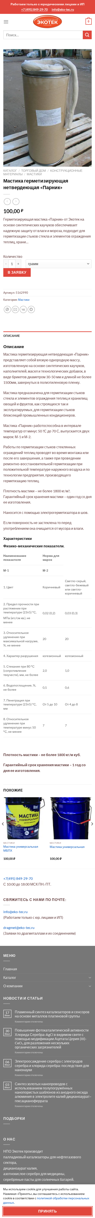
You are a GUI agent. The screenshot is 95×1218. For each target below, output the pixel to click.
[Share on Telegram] (31, 309)
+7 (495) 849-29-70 (34, 9)
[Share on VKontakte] (23, 309)
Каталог (10, 170)
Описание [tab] (11, 336)
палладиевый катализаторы (26, 1157)
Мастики (34, 174)
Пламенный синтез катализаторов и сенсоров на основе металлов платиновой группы (52, 1014)
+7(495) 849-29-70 (18, 878)
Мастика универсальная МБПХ (20, 848)
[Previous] (3, 832)
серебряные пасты (18, 1179)
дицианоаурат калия (20, 1168)
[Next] (92, 832)
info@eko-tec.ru (63, 9)
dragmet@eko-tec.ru (18, 927)
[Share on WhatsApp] (7, 309)
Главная (10, 969)
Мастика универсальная (67, 847)
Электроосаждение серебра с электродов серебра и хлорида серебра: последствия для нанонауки (52, 1065)
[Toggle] (90, 977)
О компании (13, 986)
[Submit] (87, 35)
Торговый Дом (33, 170)
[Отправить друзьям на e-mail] (15, 309)
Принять (47, 1211)
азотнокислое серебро (21, 1174)
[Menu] (6, 21)
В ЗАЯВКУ (17, 272)
